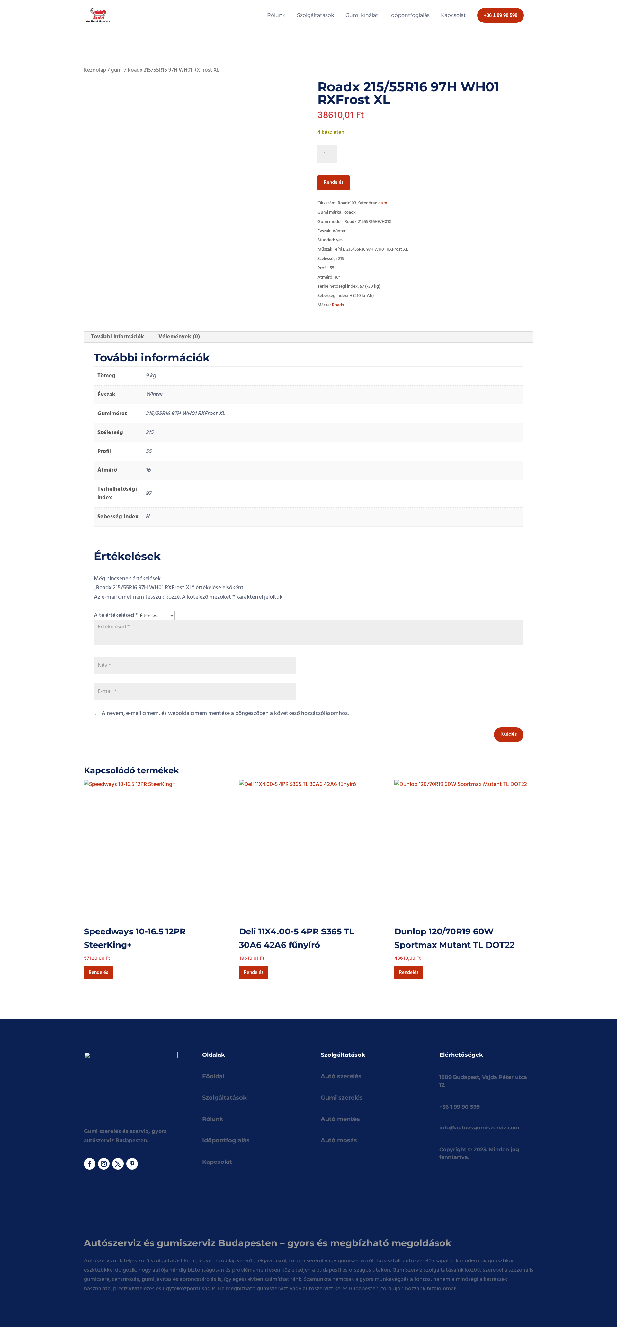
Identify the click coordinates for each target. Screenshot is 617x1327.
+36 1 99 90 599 (459, 1107)
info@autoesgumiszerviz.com (479, 1128)
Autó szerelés (341, 1076)
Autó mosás (339, 1140)
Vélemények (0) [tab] (179, 337)
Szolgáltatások (224, 1097)
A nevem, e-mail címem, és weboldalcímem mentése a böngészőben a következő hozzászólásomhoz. (225, 713)
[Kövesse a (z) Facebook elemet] (89, 1164)
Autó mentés (340, 1119)
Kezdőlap (95, 70)
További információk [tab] (117, 337)
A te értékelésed (116, 615)
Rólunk (212, 1119)
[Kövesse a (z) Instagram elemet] (104, 1164)
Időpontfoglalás (226, 1140)
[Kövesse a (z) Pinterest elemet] (132, 1164)
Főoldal (213, 1076)
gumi (117, 70)
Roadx (338, 305)
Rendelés (333, 182)
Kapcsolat (217, 1161)
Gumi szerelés (342, 1097)
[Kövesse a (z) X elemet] (118, 1164)
